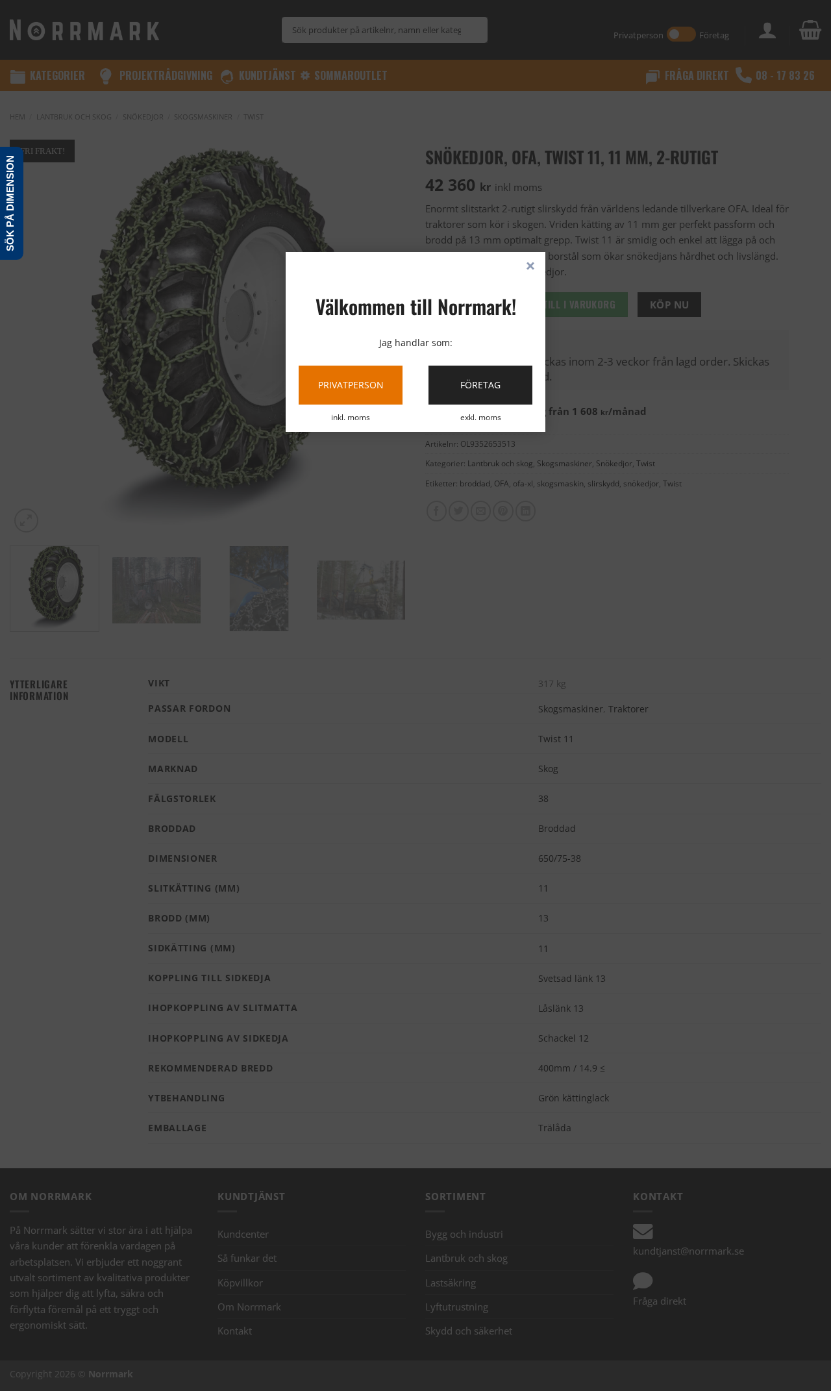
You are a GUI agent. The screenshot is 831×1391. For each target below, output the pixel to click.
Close (530, 267)
